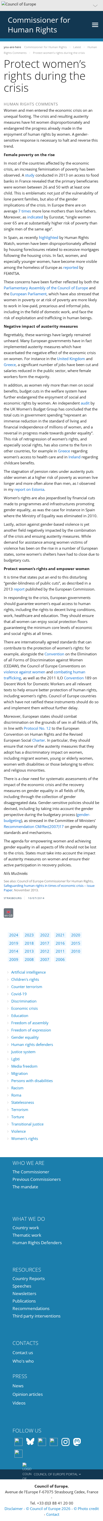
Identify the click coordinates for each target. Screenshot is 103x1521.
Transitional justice (27, 1123)
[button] (51, 5)
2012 (44, 951)
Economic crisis (24, 1008)
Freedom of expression (31, 1029)
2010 (75, 951)
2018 (29, 943)
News (18, 1386)
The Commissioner (30, 1172)
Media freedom (24, 1066)
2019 (13, 943)
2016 (60, 943)
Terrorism (19, 1109)
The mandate (25, 1187)
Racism (17, 1087)
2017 (44, 943)
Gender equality (25, 1037)
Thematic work (26, 1235)
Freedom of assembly (29, 1022)
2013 (29, 951)
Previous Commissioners (36, 1179)
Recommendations (31, 1308)
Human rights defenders (32, 1044)
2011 (60, 951)
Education (19, 1015)
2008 (29, 959)
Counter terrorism (26, 986)
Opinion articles (27, 1394)
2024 (13, 934)
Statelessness (22, 1102)
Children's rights (25, 979)
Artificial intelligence (28, 972)
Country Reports (28, 1278)
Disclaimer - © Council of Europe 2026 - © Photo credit (51, 1508)
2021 (60, 934)
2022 (44, 934)
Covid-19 (19, 993)
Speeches (21, 1286)
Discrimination (23, 1001)
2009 (13, 959)
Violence (18, 1131)
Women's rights (24, 1138)
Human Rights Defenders (37, 1242)
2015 (75, 943)
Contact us (22, 1352)
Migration (19, 1073)
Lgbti (15, 1058)
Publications (24, 1301)
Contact (52, 1514)
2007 (44, 959)
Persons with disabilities (32, 1080)
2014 (13, 951)
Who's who (23, 1361)
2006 (60, 959)
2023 (29, 934)
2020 (75, 934)
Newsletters (24, 1293)
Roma (16, 1095)
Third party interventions (36, 1316)
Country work (25, 1227)
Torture (17, 1116)
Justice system (23, 1051)
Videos (19, 1403)
